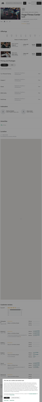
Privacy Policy (12, 394)
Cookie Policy (12, 400)
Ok (6, 397)
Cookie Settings (15, 397)
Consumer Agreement (32, 393)
